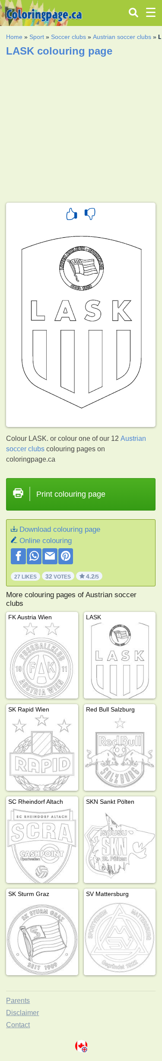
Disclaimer (22, 1012)
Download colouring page (59, 529)
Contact (18, 1025)
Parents (18, 1000)
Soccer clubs (68, 36)
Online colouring (45, 541)
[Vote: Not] (90, 215)
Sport (36, 36)
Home (14, 36)
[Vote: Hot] (72, 215)
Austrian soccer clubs (122, 36)
